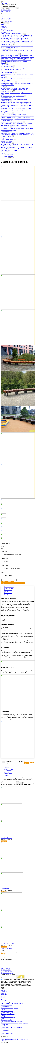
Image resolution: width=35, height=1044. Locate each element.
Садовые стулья (20, 109)
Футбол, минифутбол (12, 148)
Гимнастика (6, 145)
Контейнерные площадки (8, 82)
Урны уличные (5, 131)
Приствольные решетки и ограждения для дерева (14, 99)
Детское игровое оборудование (9, 53)
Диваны (3, 63)
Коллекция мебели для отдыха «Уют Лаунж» (13, 104)
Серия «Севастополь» (18, 123)
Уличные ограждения (15, 69)
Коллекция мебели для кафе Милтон (11, 39)
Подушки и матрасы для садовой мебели (12, 96)
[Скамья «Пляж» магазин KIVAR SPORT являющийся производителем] (12, 872)
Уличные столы (5, 126)
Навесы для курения (16, 89)
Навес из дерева (23, 88)
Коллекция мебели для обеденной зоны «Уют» (18, 102)
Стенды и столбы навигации (19, 74)
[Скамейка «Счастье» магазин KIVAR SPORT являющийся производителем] (11, 819)
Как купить (4, 27)
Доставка (3, 26)
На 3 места (8, 50)
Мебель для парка (5, 80)
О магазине (4, 994)
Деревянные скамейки (19, 114)
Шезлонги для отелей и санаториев (18, 125)
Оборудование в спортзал (13, 147)
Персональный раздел (7, 30)
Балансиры (4, 55)
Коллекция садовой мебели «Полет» (18, 107)
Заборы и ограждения (7, 66)
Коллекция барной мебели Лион (14, 36)
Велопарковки (5, 49)
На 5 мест (14, 50)
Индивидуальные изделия (8, 71)
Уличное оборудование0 (7, 141)
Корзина (4, 1040)
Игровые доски (5, 128)
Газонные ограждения (7, 68)
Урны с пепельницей (28, 134)
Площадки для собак (6, 91)
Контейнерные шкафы (7, 83)
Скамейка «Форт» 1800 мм (8, 944)
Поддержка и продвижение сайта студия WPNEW (14, 1039)
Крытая (3, 50)
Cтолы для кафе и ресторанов (9, 35)
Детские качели (15, 57)
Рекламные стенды (6, 74)
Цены (2, 999)
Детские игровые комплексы (24, 55)
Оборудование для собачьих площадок (11, 93)
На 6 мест (20, 50)
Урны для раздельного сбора (20, 133)
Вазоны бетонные (6, 46)
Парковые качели (26, 78)
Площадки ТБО (9, 85)
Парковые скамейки (21, 116)
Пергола (24, 89)
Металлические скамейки (8, 116)
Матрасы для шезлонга (7, 97)
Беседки (3, 88)
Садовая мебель (5, 100)
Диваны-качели (5, 64)
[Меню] (2, 1)
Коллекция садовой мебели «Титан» (11, 108)
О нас (2, 24)
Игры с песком (19, 58)
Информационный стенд (8, 72)
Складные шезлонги (6, 138)
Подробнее (4, 841)
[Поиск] (17, 8)
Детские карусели (6, 57)
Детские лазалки (24, 57)
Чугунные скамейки (6, 120)
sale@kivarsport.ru (5, 11)
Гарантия (3, 29)
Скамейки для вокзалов (23, 117)
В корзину (3, 953)
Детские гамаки (11, 55)
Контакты (3, 32)
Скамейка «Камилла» (7, 948)
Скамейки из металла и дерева (25, 119)
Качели (3, 77)
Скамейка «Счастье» (6, 838)
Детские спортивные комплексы (19, 145)
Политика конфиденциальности (9, 1037)
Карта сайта (4, 1000)
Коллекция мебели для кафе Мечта (18, 38)
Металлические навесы (12, 88)
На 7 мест (25, 50)
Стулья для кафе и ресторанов (22, 42)
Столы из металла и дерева (8, 130)
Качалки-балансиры (6, 60)
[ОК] (20, 977)
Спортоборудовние (6, 142)
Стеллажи (14, 150)
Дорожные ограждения (19, 68)
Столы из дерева (28, 128)
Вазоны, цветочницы (7, 44)
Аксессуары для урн (6, 133)
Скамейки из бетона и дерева (9, 119)
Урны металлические (16, 134)
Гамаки (3, 102)
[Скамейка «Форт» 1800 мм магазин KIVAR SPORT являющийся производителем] (11, 925)
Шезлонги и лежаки (6, 136)
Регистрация (8, 16)
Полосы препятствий (18, 60)
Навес (2, 86)
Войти (3, 16)
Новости (3, 990)
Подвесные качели (16, 78)
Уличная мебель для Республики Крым (12, 122)
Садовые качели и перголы (8, 109)
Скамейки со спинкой (7, 114)
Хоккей (20, 148)
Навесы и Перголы (6, 123)
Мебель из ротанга (26, 108)
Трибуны (3, 148)
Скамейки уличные (6, 113)
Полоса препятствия (26, 147)
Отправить (19, 782)
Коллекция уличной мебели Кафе (17, 41)
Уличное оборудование (7, 139)
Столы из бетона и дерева (17, 128)
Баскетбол (4, 144)
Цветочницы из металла (11, 47)
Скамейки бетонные (11, 117)
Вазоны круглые (15, 46)
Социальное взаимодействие (13, 61)
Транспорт (25, 61)
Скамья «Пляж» (5, 888)
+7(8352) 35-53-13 (5, 10)
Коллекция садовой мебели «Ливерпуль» (16, 104)
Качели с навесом (6, 78)
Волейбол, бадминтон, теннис (15, 144)
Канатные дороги (28, 58)
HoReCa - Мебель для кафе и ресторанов (12, 33)
